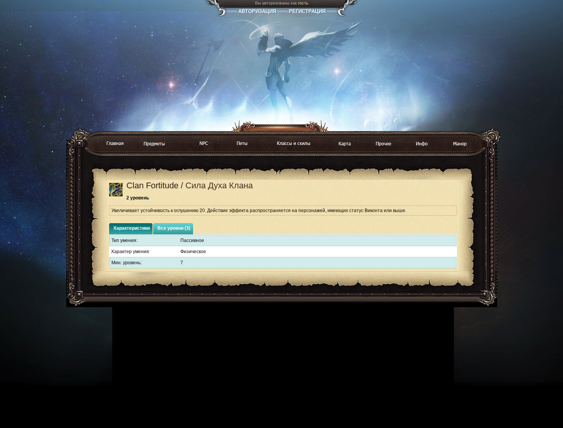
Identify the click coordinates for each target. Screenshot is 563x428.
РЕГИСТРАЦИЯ (307, 11)
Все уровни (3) (173, 228)
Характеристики (131, 228)
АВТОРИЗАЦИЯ (257, 11)
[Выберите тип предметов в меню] (154, 144)
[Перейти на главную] (115, 143)
